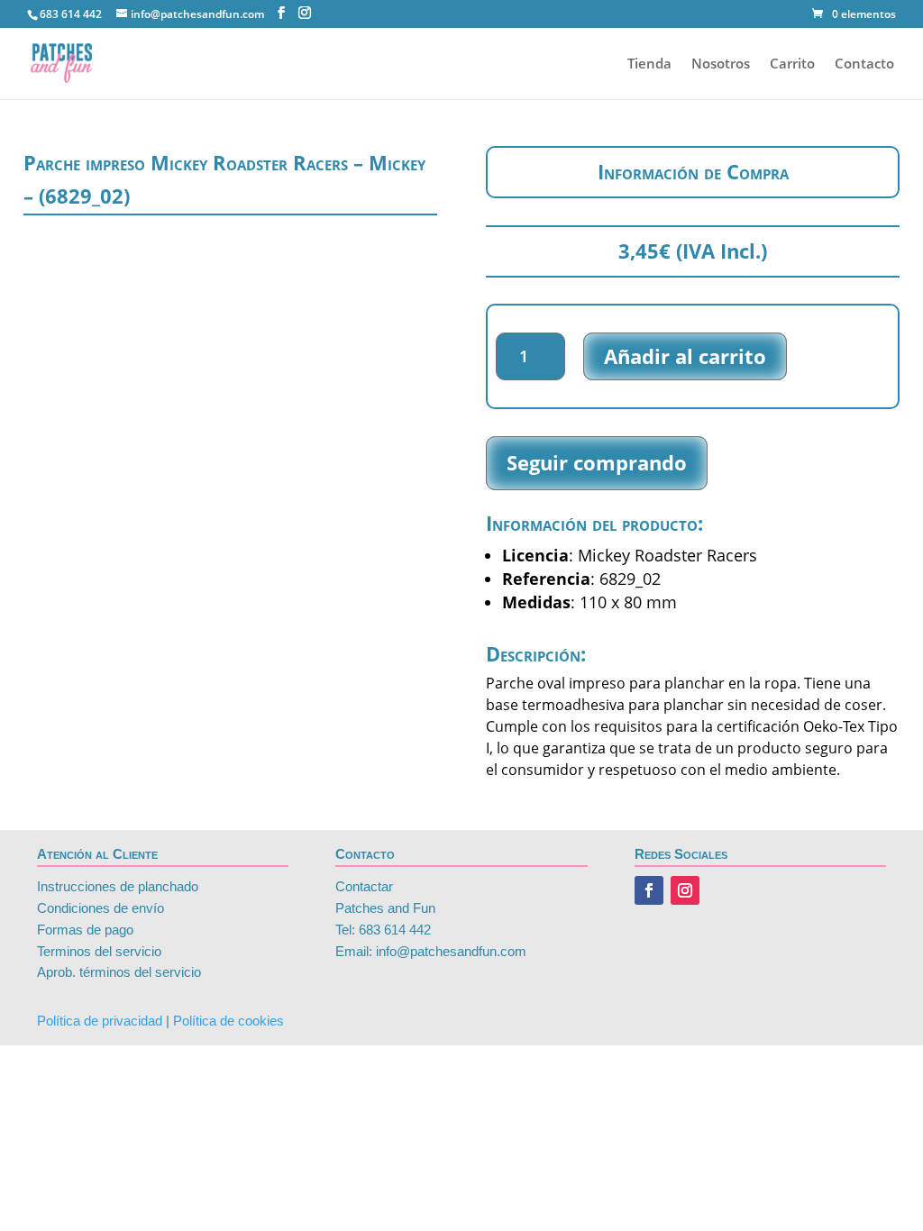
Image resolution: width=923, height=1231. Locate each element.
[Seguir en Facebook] (649, 890)
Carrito (792, 64)
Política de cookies (228, 1020)
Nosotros (720, 64)
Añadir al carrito (685, 355)
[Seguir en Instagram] (685, 890)
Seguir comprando (597, 462)
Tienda (649, 64)
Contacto (864, 64)
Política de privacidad (99, 1020)
